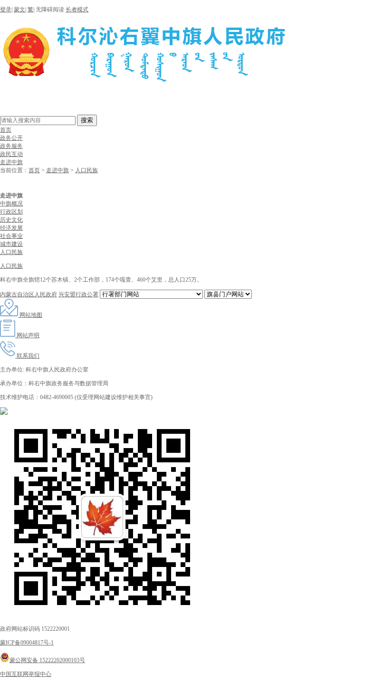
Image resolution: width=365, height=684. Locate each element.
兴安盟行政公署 (78, 294)
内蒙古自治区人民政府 (28, 294)
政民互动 (11, 154)
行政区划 (11, 211)
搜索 (87, 120)
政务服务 (11, 146)
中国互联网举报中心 (25, 674)
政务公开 (11, 138)
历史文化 (11, 219)
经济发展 (11, 228)
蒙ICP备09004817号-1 (27, 642)
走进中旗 (11, 162)
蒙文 (19, 9)
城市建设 (11, 244)
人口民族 (86, 170)
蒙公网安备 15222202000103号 (47, 660)
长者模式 (77, 9)
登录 (5, 9)
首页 (5, 130)
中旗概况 (11, 203)
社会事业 (11, 236)
